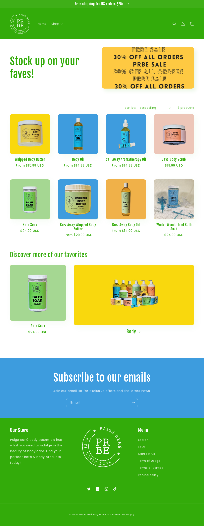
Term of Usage (149, 461)
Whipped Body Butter (30, 160)
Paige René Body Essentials (95, 514)
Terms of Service (151, 468)
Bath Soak (30, 225)
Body (131, 332)
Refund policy (148, 475)
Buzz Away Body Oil (126, 225)
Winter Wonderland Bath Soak (173, 227)
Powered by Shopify (123, 514)
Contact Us (146, 454)
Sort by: (130, 108)
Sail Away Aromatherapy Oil (126, 160)
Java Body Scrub (174, 160)
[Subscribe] (133, 402)
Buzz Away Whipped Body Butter (78, 227)
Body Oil (78, 160)
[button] (56, 24)
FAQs (141, 447)
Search (143, 440)
